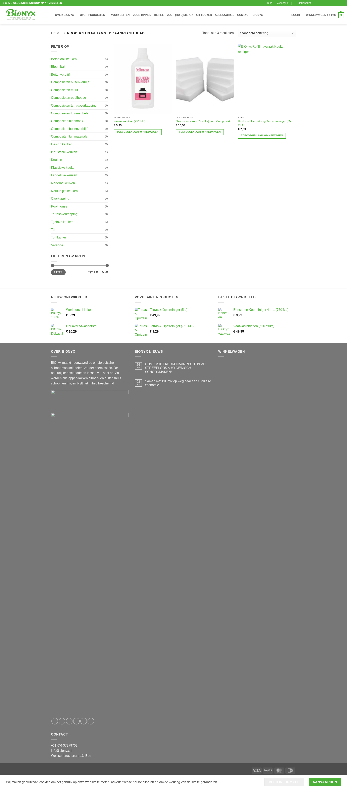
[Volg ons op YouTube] (342, 3)
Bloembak (58, 66)
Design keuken (61, 144)
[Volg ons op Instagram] (319, 3)
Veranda (57, 245)
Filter (58, 272)
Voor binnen (142, 14)
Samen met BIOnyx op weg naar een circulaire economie (178, 383)
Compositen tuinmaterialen (70, 136)
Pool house (59, 206)
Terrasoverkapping (64, 214)
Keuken (56, 159)
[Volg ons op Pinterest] (334, 3)
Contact (243, 14)
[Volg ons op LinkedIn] (338, 3)
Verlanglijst (283, 2)
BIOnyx (258, 14)
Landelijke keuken (64, 175)
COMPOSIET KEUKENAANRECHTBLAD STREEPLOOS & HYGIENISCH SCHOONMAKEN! (175, 367)
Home (56, 33)
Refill (159, 14)
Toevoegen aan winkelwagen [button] (138, 132)
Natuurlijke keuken (64, 191)
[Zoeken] (50, 15)
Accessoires (225, 14)
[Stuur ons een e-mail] (327, 3)
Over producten (92, 14)
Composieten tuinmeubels (69, 113)
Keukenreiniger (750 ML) (129, 121)
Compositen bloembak (67, 121)
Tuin (54, 229)
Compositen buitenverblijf (69, 128)
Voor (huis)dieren (179, 14)
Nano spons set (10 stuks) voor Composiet (203, 121)
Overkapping (60, 198)
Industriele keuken (64, 152)
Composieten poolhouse (68, 97)
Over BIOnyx (64, 14)
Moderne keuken (63, 183)
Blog (269, 2)
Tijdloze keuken (62, 222)
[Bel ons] (330, 3)
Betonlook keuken (64, 59)
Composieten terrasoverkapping (74, 105)
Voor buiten (120, 14)
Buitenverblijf (60, 74)
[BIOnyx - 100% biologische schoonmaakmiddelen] (23, 15)
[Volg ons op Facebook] (315, 3)
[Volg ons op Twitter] (322, 3)
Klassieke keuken (63, 167)
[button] (302, 3)
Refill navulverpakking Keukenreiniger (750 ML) (265, 122)
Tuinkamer (58, 237)
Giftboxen (204, 14)
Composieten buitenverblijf (70, 82)
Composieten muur (64, 90)
